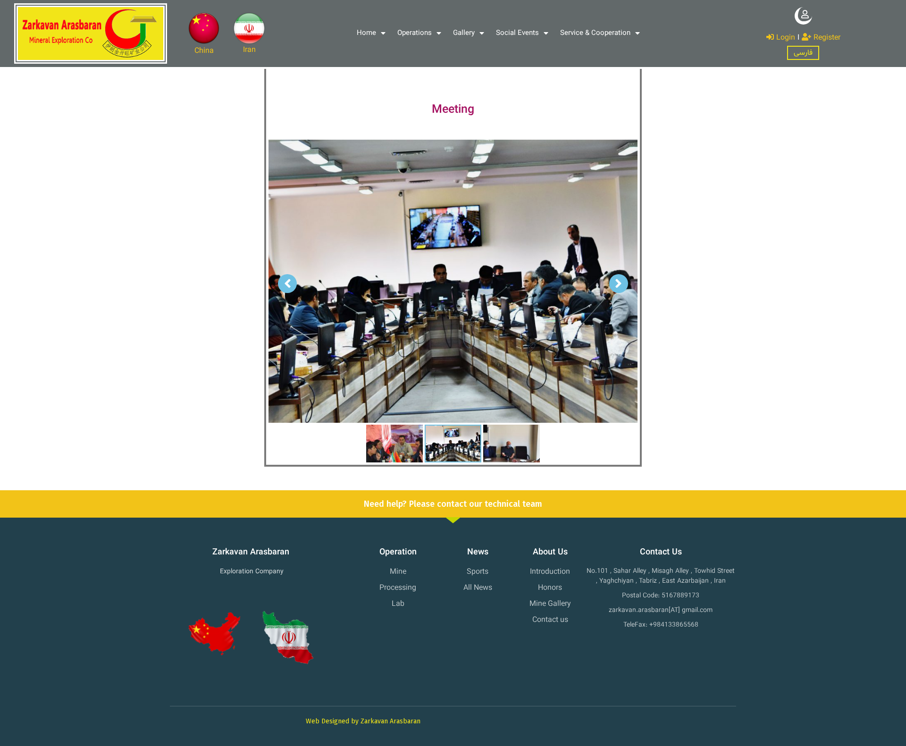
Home (366, 33)
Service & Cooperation (595, 33)
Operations (414, 33)
